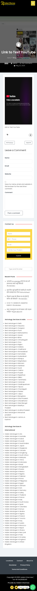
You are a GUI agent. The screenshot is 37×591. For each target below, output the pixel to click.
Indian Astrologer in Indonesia (16, 462)
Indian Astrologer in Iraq (13, 521)
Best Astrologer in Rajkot (13, 344)
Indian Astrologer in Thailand (15, 495)
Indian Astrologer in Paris (14, 535)
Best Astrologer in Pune (13, 330)
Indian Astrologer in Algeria (14, 514)
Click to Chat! (23, 587)
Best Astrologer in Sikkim (13, 377)
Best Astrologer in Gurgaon (15, 328)
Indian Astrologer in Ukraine (15, 511)
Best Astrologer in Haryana (14, 326)
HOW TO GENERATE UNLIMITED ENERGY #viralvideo (17, 304)
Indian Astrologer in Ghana (15, 530)
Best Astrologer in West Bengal (16, 403)
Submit (18, 256)
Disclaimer (13, 565)
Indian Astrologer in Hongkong (16, 453)
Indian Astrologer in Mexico (14, 471)
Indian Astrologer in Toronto (15, 518)
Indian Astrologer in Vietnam (15, 485)
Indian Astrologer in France (14, 497)
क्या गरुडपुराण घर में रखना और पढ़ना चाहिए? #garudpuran (19, 310)
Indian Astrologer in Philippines (16, 481)
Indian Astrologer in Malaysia (15, 457)
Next (28, 143)
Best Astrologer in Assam (14, 335)
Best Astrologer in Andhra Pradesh (17, 410)
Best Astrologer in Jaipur (14, 394)
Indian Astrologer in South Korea (16, 502)
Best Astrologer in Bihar (13, 337)
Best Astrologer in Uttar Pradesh (16, 398)
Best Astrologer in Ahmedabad (16, 351)
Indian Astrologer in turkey (14, 493)
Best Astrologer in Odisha (14, 370)
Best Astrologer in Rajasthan (15, 375)
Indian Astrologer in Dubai (14, 439)
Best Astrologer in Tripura (14, 387)
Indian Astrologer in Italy (13, 500)
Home (9, 58)
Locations (9, 561)
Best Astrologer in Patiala (14, 391)
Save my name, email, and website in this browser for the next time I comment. (18, 186)
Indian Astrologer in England (15, 539)
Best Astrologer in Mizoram (14, 363)
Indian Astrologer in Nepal (14, 528)
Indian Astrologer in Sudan (14, 523)
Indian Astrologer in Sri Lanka (15, 537)
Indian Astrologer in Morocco (15, 525)
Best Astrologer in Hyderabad (15, 356)
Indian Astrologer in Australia (15, 436)
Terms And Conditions (19, 569)
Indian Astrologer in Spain (14, 504)
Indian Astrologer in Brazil (14, 464)
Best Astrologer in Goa (13, 342)
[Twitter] (16, 587)
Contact (20, 561)
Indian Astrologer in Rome (14, 478)
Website (8, 174)
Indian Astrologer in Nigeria (14, 474)
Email (7, 166)
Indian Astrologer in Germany (15, 490)
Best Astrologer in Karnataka (15, 354)
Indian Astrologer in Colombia (16, 507)
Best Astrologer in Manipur (14, 359)
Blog (14, 58)
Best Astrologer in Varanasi (15, 382)
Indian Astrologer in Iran (13, 488)
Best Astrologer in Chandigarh (16, 389)
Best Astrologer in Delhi (13, 323)
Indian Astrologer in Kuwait (14, 441)
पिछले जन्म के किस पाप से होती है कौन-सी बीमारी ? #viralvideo (18, 297)
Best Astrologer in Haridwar (14, 366)
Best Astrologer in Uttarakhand (16, 401)
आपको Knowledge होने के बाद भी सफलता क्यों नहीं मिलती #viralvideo (18, 283)
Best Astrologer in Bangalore (15, 396)
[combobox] (9, 239)
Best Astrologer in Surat (13, 368)
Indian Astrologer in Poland (15, 516)
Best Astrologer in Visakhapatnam (17, 384)
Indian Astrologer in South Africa (16, 455)
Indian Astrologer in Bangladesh (16, 467)
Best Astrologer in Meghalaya (15, 361)
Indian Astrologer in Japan (14, 446)
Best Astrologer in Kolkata (14, 347)
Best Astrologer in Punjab (14, 373)
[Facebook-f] (12, 587)
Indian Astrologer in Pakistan (15, 476)
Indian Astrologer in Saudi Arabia (17, 443)
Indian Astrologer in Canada (15, 450)
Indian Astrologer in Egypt (14, 483)
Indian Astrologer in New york (15, 532)
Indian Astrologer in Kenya (14, 509)
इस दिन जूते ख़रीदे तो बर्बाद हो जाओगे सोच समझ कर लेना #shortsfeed (19, 291)
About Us (30, 561)
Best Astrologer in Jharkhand (15, 349)
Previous (10, 143)
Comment (9, 192)
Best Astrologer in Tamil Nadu (15, 380)
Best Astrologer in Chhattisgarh (16, 340)
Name (7, 158)
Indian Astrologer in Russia (14, 469)
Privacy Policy (25, 565)
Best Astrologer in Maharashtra (16, 333)
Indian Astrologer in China (14, 460)
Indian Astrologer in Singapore (16, 448)
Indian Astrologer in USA (13, 434)
